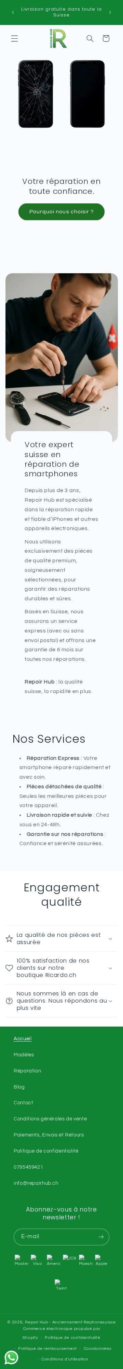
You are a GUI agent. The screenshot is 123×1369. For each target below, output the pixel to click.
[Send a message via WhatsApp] (11, 1357)
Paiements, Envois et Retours (49, 1135)
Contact (23, 1102)
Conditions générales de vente (50, 1118)
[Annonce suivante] (110, 12)
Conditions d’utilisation (64, 1359)
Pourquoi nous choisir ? (61, 211)
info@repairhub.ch (36, 1183)
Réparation (27, 1070)
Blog (19, 1087)
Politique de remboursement (47, 1349)
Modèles (24, 1054)
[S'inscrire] (101, 1237)
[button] (14, 38)
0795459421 (28, 1167)
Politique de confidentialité (46, 1151)
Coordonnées (98, 1349)
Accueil (22, 1038)
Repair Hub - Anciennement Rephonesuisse (70, 1322)
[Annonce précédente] (12, 12)
